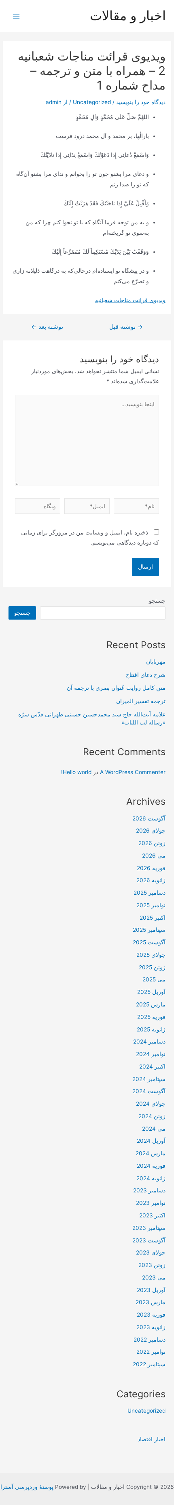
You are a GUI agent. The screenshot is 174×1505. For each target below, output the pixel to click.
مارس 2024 (151, 1153)
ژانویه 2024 (151, 1178)
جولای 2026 (151, 830)
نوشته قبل (126, 327)
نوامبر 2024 (151, 1054)
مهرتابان (156, 661)
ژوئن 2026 (152, 843)
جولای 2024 (151, 1103)
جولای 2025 (151, 955)
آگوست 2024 (149, 1091)
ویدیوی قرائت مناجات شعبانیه (130, 300)
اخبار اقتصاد (152, 1439)
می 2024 (154, 1128)
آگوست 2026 (149, 818)
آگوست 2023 (149, 1240)
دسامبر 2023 (149, 1190)
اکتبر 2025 (153, 917)
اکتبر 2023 (152, 1215)
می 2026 (154, 855)
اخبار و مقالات (128, 15)
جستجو (157, 600)
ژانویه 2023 (151, 1327)
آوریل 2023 (151, 1290)
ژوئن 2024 (152, 1116)
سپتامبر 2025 (149, 930)
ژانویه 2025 (151, 1029)
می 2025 (154, 979)
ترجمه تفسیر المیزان (141, 701)
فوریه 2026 (151, 868)
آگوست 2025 (149, 942)
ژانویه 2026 (151, 880)
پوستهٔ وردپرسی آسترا (26, 1487)
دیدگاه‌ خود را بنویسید (141, 102)
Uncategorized (92, 102)
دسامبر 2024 (149, 1041)
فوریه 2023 (151, 1314)
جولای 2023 (151, 1252)
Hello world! (76, 772)
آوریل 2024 (151, 1141)
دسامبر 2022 (150, 1339)
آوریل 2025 (151, 992)
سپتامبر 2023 (149, 1228)
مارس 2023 (151, 1302)
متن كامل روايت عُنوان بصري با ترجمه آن (116, 688)
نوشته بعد (47, 327)
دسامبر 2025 (150, 892)
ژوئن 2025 (152, 967)
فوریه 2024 (151, 1166)
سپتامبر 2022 (149, 1364)
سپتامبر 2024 (149, 1079)
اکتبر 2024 (152, 1066)
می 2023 (154, 1277)
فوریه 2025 (151, 1017)
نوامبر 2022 (151, 1351)
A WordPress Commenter (133, 772)
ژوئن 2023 (152, 1265)
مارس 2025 (151, 1004)
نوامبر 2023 (151, 1203)
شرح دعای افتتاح (146, 675)
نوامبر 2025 (151, 905)
